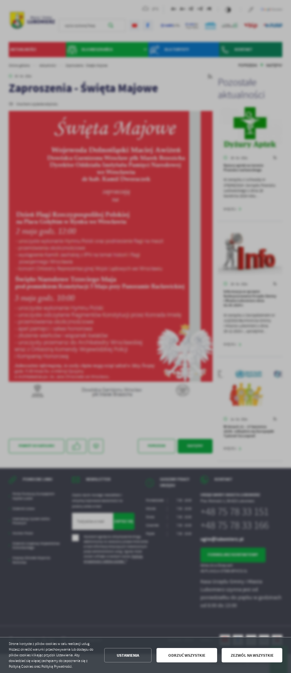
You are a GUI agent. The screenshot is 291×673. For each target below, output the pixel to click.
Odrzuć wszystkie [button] (186, 655)
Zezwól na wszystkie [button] (252, 655)
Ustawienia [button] (128, 655)
